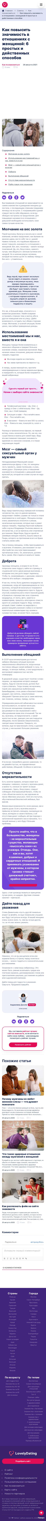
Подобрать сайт (22, 1461)
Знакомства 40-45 (12, 1387)
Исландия (12, 1319)
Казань (33, 1331)
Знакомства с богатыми (33, 1409)
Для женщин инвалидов (33, 1427)
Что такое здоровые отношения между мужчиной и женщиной (21, 1155)
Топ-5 (33, 1394)
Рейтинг (9, 1474)
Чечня (12, 1353)
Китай (12, 1322)
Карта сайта (11, 1489)
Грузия (12, 1300)
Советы (20, 11)
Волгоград (34, 1311)
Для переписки (33, 1406)
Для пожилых (12, 1395)
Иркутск (33, 1345)
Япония (12, 1370)
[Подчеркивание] (10, 1258)
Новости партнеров (15, 1493)
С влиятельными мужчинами (33, 1423)
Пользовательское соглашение (20, 1482)
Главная (9, 11)
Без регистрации (33, 1400)
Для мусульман (33, 1433)
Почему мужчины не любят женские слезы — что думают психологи (20, 1102)
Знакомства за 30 (12, 1384)
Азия (12, 1342)
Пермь (33, 1336)
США (12, 1356)
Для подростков (12, 1381)
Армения (12, 1302)
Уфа (33, 1308)
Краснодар (33, 1305)
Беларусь (12, 1331)
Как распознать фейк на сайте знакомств (20, 1207)
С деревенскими (33, 1403)
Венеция (12, 1362)
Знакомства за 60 (12, 1392)
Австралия (12, 1314)
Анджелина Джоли (22, 1005)
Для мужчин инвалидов (34, 1430)
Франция (12, 1311)
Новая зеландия (12, 1339)
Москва (33, 1297)
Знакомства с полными (33, 1414)
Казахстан (12, 1328)
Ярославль (33, 1302)
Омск (33, 1317)
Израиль (12, 1368)
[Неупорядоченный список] (19, 1258)
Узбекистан (12, 1345)
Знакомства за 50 (12, 1389)
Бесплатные (33, 1381)
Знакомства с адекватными (33, 1418)
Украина (12, 1334)
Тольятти (33, 1339)
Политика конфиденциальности (21, 1478)
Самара (34, 1314)
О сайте (9, 1470)
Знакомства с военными (33, 1411)
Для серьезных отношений (33, 1388)
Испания (12, 1359)
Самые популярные (33, 1384)
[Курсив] (7, 1258)
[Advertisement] (23, 95)
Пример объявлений (33, 1440)
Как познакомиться (11, 65)
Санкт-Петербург (33, 1300)
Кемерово (33, 1342)
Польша (12, 1297)
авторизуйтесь (37, 1242)
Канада (12, 1325)
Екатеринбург (33, 1334)
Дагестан (12, 1336)
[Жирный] (4, 1258)
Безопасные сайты (33, 1391)
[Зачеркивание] (13, 1258)
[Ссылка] (25, 1258)
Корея (12, 1351)
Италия (12, 1365)
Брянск (33, 1328)
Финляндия (12, 1348)
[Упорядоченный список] (16, 1258)
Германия (12, 1305)
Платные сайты (33, 1397)
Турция (12, 1308)
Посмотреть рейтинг (23, 1045)
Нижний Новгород (33, 1322)
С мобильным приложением (33, 1437)
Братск (33, 1325)
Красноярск (33, 1319)
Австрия (12, 1317)
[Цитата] (22, 1258)
